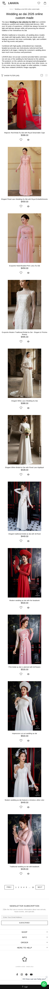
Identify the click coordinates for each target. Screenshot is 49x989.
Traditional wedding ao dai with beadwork (24, 867)
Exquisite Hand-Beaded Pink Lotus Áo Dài (24, 266)
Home (11, 9)
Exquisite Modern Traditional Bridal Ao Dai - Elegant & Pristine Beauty (24, 333)
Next (40, 887)
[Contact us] (44, 984)
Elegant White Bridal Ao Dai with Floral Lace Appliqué (24, 467)
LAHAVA (13, 3)
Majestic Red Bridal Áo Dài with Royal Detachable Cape (24, 133)
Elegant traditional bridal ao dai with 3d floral (25, 534)
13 (33, 887)
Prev (9, 887)
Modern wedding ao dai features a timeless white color (24, 800)
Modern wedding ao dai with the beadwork (24, 600)
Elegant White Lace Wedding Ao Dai (24, 401)
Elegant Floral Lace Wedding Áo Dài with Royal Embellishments (24, 199)
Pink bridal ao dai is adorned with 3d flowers (24, 667)
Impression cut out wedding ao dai (24, 733)
